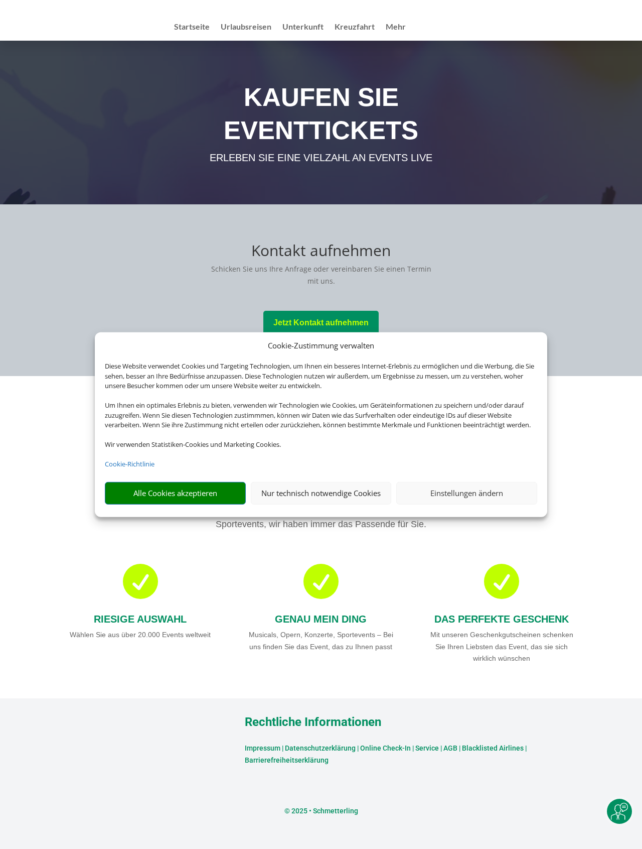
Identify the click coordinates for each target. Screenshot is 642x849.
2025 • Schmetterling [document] (324, 811)
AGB (450, 748)
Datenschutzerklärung (320, 748)
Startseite (192, 27)
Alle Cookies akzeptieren (175, 493)
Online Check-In (385, 748)
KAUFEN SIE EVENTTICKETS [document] (321, 114)
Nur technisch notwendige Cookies (321, 493)
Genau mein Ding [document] (321, 619)
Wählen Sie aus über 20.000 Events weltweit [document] (140, 635)
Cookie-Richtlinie (129, 463)
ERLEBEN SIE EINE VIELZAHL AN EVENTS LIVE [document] (321, 157)
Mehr (396, 27)
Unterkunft (303, 27)
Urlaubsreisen (246, 27)
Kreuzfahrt (355, 27)
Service (427, 748)
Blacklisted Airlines (493, 748)
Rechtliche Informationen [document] (313, 722)
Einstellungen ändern (466, 493)
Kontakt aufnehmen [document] (321, 252)
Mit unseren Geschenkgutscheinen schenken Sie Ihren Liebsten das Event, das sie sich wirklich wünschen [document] (501, 647)
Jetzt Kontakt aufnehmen (321, 322)
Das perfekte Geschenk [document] (501, 619)
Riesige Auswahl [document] (140, 619)
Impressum (262, 748)
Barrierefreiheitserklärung (287, 760)
